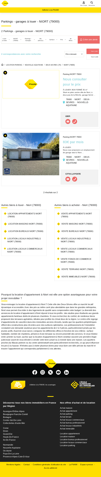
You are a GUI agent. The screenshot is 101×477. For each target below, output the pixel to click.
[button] (5, 73)
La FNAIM (73, 464)
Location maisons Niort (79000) (25, 224)
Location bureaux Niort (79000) (25, 231)
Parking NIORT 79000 (72, 74)
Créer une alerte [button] (90, 40)
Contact (26, 464)
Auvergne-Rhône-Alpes (13, 411)
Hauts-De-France (11, 437)
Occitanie (7, 451)
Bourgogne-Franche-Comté (15, 414)
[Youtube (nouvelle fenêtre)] (58, 372)
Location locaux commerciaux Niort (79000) (24, 250)
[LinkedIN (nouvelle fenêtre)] (66, 372)
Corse (5, 428)
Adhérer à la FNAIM (50, 10)
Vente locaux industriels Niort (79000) (76, 240)
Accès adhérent (50, 468)
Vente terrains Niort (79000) (77, 269)
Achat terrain (65, 417)
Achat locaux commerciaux (72, 420)
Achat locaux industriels (71, 426)
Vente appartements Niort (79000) (76, 215)
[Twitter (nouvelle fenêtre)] (50, 372)
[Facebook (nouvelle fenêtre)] (34, 372)
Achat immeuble (67, 429)
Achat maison (66, 408)
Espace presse (86, 464)
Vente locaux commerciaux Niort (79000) (77, 250)
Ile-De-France (9, 440)
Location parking (67, 445)
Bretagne (7, 417)
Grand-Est (7, 434)
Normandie (8, 445)
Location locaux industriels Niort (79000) (24, 240)
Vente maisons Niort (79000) (77, 224)
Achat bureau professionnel (72, 423)
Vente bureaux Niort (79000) (77, 231)
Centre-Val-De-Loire (12, 420)
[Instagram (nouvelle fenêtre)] (42, 372)
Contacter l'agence (67, 121)
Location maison (67, 437)
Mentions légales (13, 464)
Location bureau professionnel (73, 439)
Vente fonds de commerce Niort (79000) (76, 260)
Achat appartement (68, 411)
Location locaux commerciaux (73, 442)
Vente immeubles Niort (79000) (78, 277)
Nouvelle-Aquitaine (12, 448)
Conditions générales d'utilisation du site (49, 464)
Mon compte (83, 5)
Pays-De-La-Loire (11, 454)
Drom (5, 431)
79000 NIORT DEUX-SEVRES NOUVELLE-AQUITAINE (78, 102)
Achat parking (66, 414)
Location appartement (70, 434)
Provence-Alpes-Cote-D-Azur (16, 457)
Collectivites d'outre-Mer (14, 423)
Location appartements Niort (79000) (25, 215)
